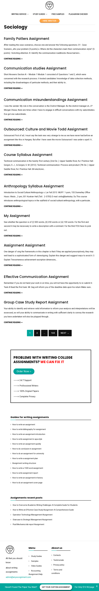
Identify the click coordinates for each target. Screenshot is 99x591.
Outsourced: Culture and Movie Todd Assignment (46, 129)
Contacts (57, 555)
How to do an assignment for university (28, 453)
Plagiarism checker (78, 14)
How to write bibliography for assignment (29, 429)
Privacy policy (58, 565)
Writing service (18, 14)
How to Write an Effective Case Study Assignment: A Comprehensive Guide (43, 510)
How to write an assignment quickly (26, 444)
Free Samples (58, 14)
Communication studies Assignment (35, 68)
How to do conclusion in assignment (26, 449)
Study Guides (39, 14)
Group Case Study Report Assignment (36, 302)
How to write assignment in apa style (27, 439)
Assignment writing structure (24, 463)
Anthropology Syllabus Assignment (34, 186)
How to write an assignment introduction (28, 434)
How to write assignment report (25, 473)
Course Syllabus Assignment (28, 154)
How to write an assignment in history (27, 478)
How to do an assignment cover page (27, 483)
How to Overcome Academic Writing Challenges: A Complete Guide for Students (45, 505)
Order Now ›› (24, 371)
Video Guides (36, 566)
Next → (65, 333)
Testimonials (58, 560)
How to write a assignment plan (25, 458)
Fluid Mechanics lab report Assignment (28, 524)
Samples (34, 561)
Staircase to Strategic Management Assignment (32, 520)
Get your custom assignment (56, 587)
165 (53, 333)
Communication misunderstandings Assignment (45, 99)
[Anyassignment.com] (49, 9)
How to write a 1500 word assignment (27, 468)
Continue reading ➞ (13, 59)
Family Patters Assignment (26, 38)
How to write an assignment (23, 425)
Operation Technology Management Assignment (32, 515)
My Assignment (17, 215)
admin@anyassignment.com (18, 577)
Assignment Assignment (24, 245)
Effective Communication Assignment (36, 276)
